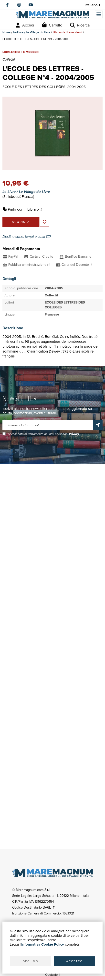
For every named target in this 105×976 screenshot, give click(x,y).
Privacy (74, 434)
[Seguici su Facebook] (7, 5)
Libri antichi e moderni (67, 32)
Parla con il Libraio (23, 209)
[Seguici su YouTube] (31, 5)
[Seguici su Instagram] (19, 5)
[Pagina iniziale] (52, 15)
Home (6, 32)
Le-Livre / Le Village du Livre (31, 32)
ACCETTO (74, 961)
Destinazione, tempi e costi (24, 236)
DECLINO (30, 961)
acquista (21, 222)
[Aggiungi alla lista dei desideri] (44, 222)
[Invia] (98, 425)
